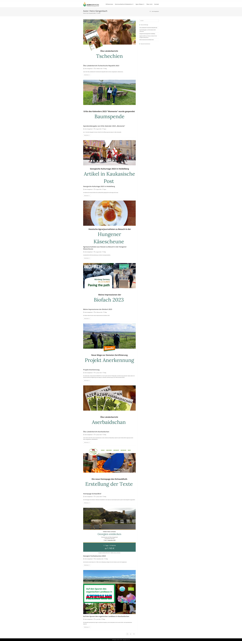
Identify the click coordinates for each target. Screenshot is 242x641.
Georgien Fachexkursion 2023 (94, 556)
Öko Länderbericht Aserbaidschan (96, 432)
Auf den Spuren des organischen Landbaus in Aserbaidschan (106, 616)
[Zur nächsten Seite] (134, 634)
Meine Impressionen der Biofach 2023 (97, 309)
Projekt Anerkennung (91, 370)
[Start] (150, 11)
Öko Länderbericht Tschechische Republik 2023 (101, 66)
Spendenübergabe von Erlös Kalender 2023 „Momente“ (104, 126)
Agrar (105, 129)
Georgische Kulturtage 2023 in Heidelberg (99, 186)
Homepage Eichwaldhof (92, 494)
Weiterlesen (87, 74)
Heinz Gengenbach (155, 11)
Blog (106, 68)
